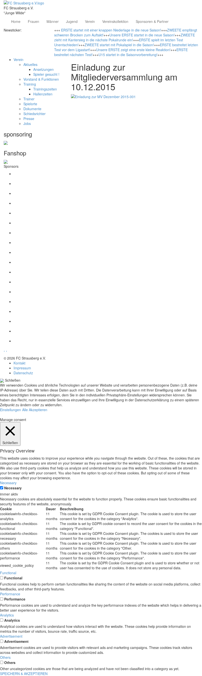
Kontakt (19, 363)
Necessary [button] (8, 482)
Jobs (27, 123)
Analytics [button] (7, 615)
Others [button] (5, 657)
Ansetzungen (43, 69)
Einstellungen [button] (10, 409)
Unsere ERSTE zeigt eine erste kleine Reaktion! (133, 49)
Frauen (33, 21)
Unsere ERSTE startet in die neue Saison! (142, 34)
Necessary (13, 487)
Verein (90, 21)
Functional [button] (8, 572)
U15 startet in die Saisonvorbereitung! (128, 54)
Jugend (72, 21)
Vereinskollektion (115, 21)
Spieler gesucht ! (46, 74)
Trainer (28, 98)
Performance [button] (10, 593)
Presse (28, 118)
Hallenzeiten (42, 93)
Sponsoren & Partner (152, 21)
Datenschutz (23, 372)
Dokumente (32, 108)
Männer (53, 21)
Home (15, 21)
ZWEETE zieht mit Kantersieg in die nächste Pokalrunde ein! (124, 37)
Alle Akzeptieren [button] (34, 409)
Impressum (22, 367)
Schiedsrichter (34, 113)
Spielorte (30, 103)
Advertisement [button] (11, 636)
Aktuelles (30, 64)
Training (29, 84)
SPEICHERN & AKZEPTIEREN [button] (24, 673)
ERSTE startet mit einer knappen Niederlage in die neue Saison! (111, 30)
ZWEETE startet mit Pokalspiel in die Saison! (119, 44)
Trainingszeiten (45, 89)
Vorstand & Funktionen (41, 79)
